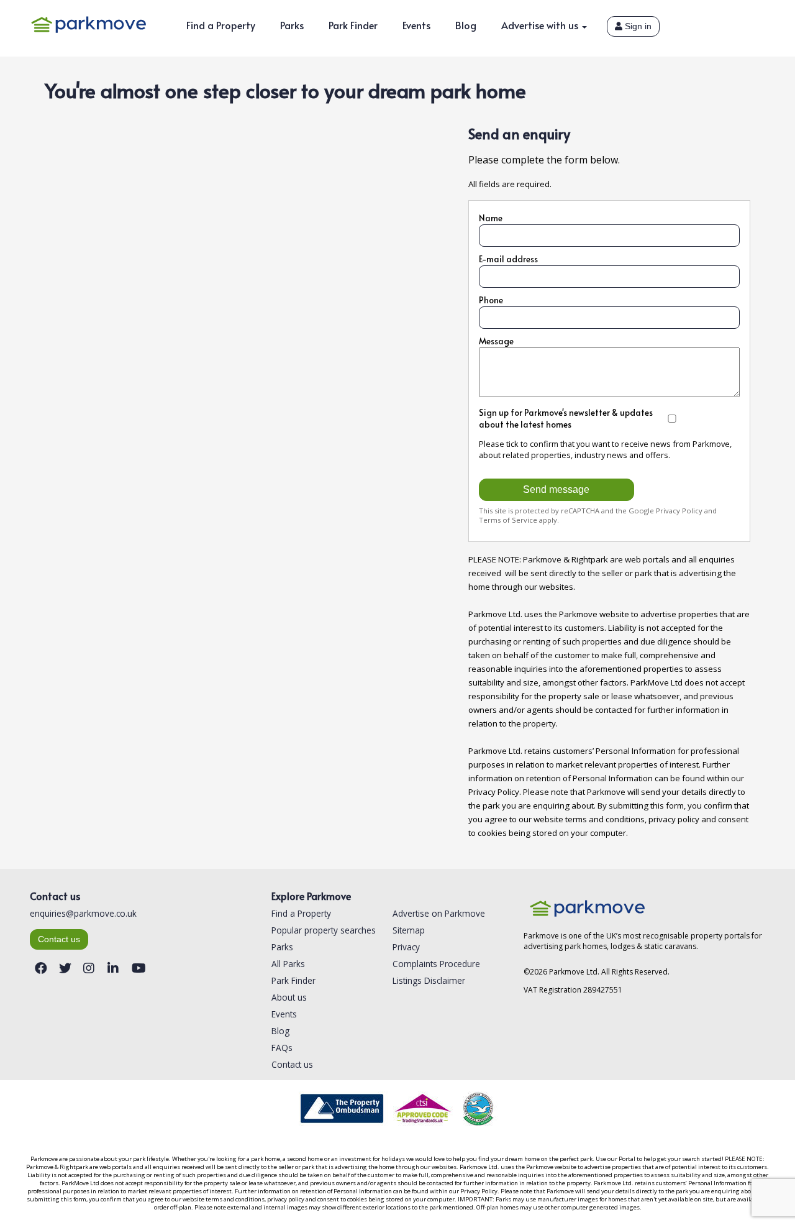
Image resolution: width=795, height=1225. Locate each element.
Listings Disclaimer (429, 980)
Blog (465, 25)
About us (289, 997)
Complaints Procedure (436, 964)
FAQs (282, 1047)
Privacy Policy (679, 510)
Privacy (406, 947)
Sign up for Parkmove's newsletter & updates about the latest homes (566, 418)
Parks (292, 25)
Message (496, 341)
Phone (491, 300)
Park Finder (353, 25)
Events (416, 25)
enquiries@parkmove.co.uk (83, 913)
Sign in (637, 26)
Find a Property (220, 25)
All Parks (288, 964)
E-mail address (508, 259)
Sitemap (409, 930)
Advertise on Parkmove (439, 913)
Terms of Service (508, 520)
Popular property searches (323, 930)
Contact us (59, 939)
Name (490, 218)
